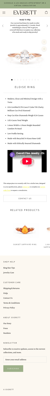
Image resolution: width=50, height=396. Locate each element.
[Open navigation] (3, 12)
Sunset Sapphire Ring (25, 244)
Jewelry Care (8, 272)
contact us (25, 187)
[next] (47, 26)
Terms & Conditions (11, 303)
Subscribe (13, 368)
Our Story (7, 323)
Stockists (7, 333)
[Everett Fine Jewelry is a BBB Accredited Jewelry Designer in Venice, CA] (10, 384)
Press (5, 328)
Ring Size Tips (9, 268)
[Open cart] (46, 12)
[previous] (3, 26)
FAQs (5, 293)
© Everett (8, 389)
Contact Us (25, 198)
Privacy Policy (9, 307)
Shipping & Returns (11, 288)
